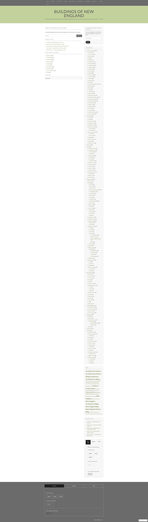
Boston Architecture (89, 381)
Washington (90, 303)
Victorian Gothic (91, 114)
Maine (66, 1)
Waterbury (91, 353)
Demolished (89, 144)
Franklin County (91, 343)
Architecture (93, 376)
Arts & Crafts (90, 54)
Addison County (91, 332)
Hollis (91, 286)
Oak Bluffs (91, 224)
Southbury (91, 130)
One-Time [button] (88, 442)
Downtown (93, 324)
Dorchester (92, 187)
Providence (92, 321)
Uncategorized (89, 328)
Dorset (91, 335)
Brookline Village (94, 250)
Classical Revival (91, 63)
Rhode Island (87, 1)
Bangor (91, 173)
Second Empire (49, 66)
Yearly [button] (99, 441)
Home (47, 1)
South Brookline (94, 256)
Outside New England (91, 305)
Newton (91, 233)
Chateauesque (91, 61)
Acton (91, 227)
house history (97, 388)
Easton (91, 206)
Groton (91, 133)
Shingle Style (49, 68)
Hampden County (91, 217)
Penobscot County (91, 172)
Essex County (90, 208)
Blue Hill (91, 158)
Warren (89, 326)
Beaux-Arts (90, 56)
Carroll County (91, 275)
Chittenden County (91, 341)
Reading (91, 362)
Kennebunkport (91, 164)
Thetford (90, 350)
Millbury (91, 270)
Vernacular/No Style (50, 70)
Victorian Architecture (93, 413)
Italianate (48, 63)
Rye (89, 301)
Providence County (91, 319)
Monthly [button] (93, 441)
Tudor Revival (90, 110)
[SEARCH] (101, 1)
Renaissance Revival (92, 95)
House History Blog (89, 390)
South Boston (92, 199)
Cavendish (91, 358)
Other (47, 4)
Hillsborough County (92, 285)
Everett (91, 231)
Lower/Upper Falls (94, 235)
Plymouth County (91, 260)
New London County (92, 132)
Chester (89, 339)
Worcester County (91, 267)
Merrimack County (91, 292)
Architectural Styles (90, 50)
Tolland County (91, 139)
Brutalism (90, 59)
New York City (90, 310)
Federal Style (49, 55)
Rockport (91, 213)
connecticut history (94, 383)
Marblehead (92, 211)
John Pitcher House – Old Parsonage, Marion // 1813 (56, 49)
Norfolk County (91, 247)
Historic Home (90, 386)
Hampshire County (91, 219)
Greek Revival (49, 57)
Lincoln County (91, 168)
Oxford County (91, 170)
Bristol (89, 316)
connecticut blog (88, 383)
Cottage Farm (93, 252)
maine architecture (96, 390)
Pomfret (91, 360)
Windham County (91, 143)
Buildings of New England (74, 13)
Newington (90, 294)
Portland (91, 153)
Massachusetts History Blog (91, 396)
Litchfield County (91, 123)
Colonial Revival (49, 59)
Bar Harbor (91, 157)
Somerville (91, 243)
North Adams (90, 258)
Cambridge (92, 229)
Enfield (89, 281)
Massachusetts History (95, 394)
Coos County (90, 277)
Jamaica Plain (92, 193)
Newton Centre (94, 236)
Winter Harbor (92, 160)
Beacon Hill (92, 186)
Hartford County (91, 121)
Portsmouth (90, 299)
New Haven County (91, 126)
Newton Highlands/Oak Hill (96, 238)
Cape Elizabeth (92, 151)
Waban (92, 241)
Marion (91, 263)
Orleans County (91, 348)
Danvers (91, 209)
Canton (89, 117)
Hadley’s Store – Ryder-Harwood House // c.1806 (55, 44)
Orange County (91, 344)
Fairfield (89, 119)
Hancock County (91, 155)
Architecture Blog (92, 379)
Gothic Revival (90, 74)
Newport (90, 298)
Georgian (48, 64)
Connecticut (59, 1)
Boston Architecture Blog (96, 381)
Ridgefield (90, 137)
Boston (89, 182)
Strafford (91, 346)
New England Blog (92, 407)
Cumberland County (92, 150)
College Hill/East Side (95, 323)
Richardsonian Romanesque (93, 97)
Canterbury (90, 274)
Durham (89, 279)
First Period (90, 71)
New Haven (92, 128)
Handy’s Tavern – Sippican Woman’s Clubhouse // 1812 (56, 48)
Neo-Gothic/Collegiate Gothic (93, 84)
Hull (90, 261)
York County (90, 177)
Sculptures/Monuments (92, 100)
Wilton (91, 290)
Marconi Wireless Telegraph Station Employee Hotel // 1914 (57, 46)
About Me (53, 1)
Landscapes (90, 80)
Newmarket (90, 296)
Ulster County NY (91, 312)
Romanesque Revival (92, 99)
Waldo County (90, 175)
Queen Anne (49, 61)
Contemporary (91, 67)
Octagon (90, 87)
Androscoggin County (92, 148)
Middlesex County (91, 124)
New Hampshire (80, 1)
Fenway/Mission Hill (93, 191)
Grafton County (91, 283)
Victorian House (99, 413)
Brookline (91, 249)
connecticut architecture (94, 382)
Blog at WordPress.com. (99, 519)
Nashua (91, 288)
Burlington (90, 337)
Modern (89, 82)
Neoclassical (90, 86)
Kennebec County (91, 162)
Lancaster (91, 268)
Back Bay (91, 184)
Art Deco (90, 52)
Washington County (92, 352)
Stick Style (90, 108)
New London (92, 135)
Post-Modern (90, 91)
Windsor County (91, 357)
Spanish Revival (91, 106)
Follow (88, 42)
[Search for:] (60, 35)
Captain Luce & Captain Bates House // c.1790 (55, 42)
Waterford (90, 141)
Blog (100, 379)
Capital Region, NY (91, 307)
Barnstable (90, 180)
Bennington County (91, 333)
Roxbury (91, 197)
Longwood (93, 254)
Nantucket (90, 245)
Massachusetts (72, 1)
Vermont (94, 1)
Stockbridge (90, 265)
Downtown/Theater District (95, 189)
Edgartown (92, 222)
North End (91, 195)
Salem (91, 215)
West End (91, 202)
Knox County (90, 166)
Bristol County (91, 204)
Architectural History (93, 371)
